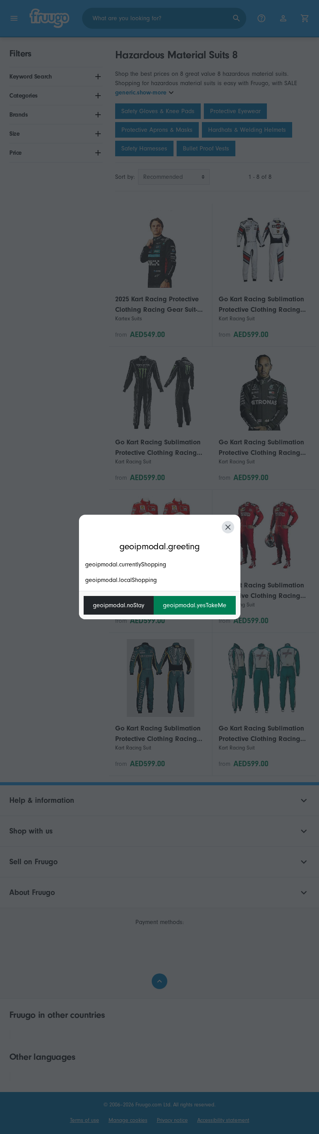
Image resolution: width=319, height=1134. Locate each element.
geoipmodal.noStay (118, 605)
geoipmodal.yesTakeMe (194, 605)
